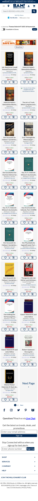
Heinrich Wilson (27, 108)
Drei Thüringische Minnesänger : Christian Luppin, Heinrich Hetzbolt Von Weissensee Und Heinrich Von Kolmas (29, 139)
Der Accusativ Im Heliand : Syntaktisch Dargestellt (9, 139)
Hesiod (25, 285)
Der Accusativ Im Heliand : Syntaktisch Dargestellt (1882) (9, 244)
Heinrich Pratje (10, 143)
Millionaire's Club (24, 18)
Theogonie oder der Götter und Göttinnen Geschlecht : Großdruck (28, 279)
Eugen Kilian (10, 390)
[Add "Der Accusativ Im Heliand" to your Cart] (13, 152)
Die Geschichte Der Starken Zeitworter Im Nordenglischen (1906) (9, 174)
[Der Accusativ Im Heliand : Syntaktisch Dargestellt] (9, 129)
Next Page (28, 385)
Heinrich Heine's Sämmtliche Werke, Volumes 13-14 (9, 103)
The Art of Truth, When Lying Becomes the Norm (28, 103)
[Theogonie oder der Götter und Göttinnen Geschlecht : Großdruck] (28, 269)
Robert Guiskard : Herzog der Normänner (28, 351)
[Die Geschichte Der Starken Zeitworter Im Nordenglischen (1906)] (9, 164)
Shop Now (19, 47)
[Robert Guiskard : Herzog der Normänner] (28, 341)
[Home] (19, 6)
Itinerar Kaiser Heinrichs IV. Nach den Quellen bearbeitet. (9, 386)
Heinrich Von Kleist (29, 355)
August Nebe (29, 143)
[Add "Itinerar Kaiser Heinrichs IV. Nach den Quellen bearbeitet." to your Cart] (13, 399)
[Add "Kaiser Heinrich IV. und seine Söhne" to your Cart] (32, 329)
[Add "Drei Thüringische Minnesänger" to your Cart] (32, 152)
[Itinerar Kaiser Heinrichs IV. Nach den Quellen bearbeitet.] (9, 376)
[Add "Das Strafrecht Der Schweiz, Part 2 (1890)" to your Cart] (32, 222)
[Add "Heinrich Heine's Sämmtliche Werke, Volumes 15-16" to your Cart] (32, 82)
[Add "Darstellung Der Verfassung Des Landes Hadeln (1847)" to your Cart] (13, 329)
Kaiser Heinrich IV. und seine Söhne (29, 315)
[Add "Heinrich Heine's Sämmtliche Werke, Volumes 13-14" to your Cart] (13, 117)
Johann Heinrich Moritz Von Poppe (29, 249)
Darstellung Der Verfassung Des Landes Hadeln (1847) (9, 316)
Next (21, 405)
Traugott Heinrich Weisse (29, 178)
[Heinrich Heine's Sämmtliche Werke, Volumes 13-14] (9, 94)
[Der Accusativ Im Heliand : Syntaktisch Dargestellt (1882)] (9, 234)
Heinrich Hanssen (10, 178)
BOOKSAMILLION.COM (10, 485)
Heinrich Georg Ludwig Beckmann (10, 320)
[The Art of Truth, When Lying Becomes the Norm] (28, 94)
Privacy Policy (26, 487)
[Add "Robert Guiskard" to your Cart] (32, 364)
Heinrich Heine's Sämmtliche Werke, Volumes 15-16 (28, 68)
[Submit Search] (34, 11)
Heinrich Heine (29, 72)
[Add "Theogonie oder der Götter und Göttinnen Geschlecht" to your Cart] (32, 294)
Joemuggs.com (25, 485)
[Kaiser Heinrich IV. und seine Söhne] (28, 306)
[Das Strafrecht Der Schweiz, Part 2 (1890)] (28, 199)
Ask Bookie (13, 18)
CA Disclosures (15, 487)
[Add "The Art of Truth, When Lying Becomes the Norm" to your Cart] (32, 117)
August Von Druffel (29, 320)
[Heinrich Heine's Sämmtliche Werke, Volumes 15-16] (28, 59)
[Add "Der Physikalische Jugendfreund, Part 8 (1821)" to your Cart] (32, 257)
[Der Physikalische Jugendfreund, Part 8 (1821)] (28, 234)
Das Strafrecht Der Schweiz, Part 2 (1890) (28, 209)
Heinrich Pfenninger (29, 213)
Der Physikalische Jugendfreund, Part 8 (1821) (28, 244)
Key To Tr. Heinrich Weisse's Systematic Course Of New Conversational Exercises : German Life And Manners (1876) (28, 174)
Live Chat (30, 418)
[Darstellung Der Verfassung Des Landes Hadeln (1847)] (9, 306)
